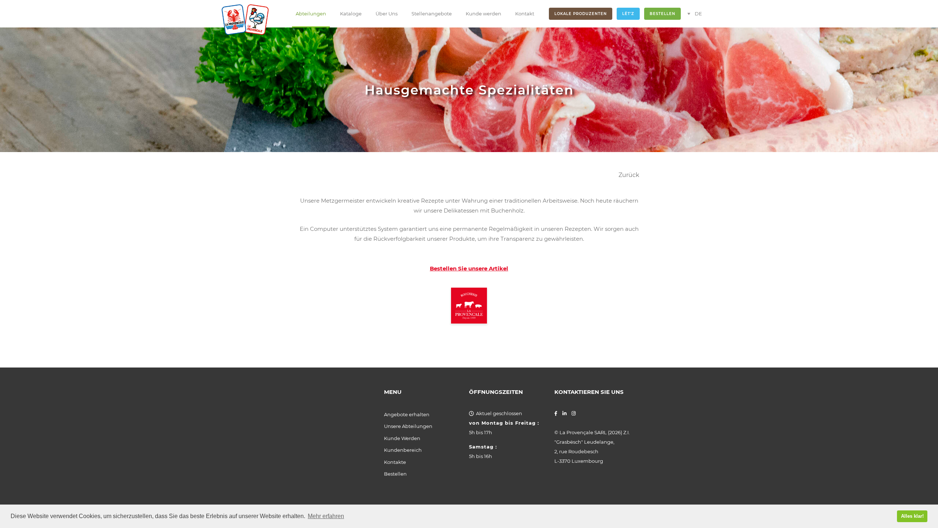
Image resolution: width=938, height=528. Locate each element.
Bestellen (395, 474)
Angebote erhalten (406, 414)
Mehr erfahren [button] (326, 516)
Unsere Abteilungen (408, 426)
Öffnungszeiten (496, 392)
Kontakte (395, 462)
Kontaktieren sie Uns (589, 392)
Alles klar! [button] (912, 516)
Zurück (628, 174)
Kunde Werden (402, 438)
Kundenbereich (403, 450)
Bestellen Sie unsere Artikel (469, 268)
